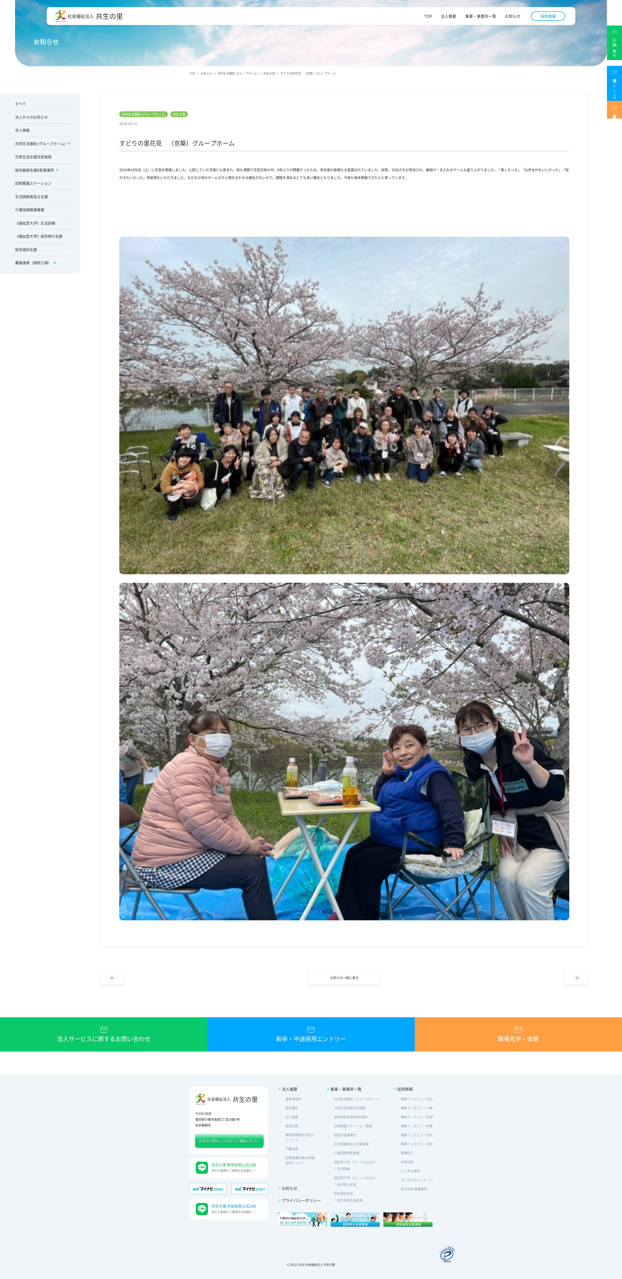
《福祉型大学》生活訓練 (35, 223)
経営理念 (291, 1107)
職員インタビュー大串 (416, 1107)
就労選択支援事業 (350, 1200)
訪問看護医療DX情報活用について (300, 1160)
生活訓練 (343, 1168)
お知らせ (512, 16)
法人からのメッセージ (416, 1179)
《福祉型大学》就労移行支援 (38, 236)
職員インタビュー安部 (416, 1116)
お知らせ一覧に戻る (344, 977)
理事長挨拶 (293, 1098)
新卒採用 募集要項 (414, 1188)
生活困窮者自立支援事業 (351, 1143)
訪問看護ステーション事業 (353, 1125)
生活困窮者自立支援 (31, 196)
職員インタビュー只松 (416, 1098)
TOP (428, 16)
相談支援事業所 (345, 1134)
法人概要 (448, 16)
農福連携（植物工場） (33, 262)
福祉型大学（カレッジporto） (355, 1161)
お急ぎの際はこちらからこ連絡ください (229, 1140)
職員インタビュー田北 (416, 1134)
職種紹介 (407, 1152)
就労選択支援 (26, 249)
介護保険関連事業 (29, 209)
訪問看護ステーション (33, 183)
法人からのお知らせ (31, 117)
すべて (20, 103)
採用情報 (548, 16)
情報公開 (291, 1125)
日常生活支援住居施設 (33, 156)
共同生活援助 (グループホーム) (40, 143)
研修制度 (407, 1161)
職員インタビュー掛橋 (416, 1125)
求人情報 (22, 130)
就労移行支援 (346, 1184)
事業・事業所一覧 (480, 16)
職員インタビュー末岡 (416, 1143)
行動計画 (291, 1148)
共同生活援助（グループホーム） (357, 1098)
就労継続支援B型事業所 (34, 170)
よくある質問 (410, 1170)
